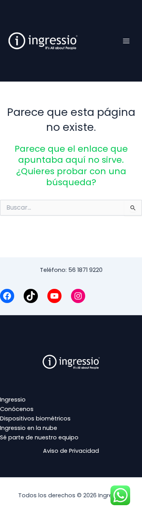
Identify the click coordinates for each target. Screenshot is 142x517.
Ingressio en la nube (28, 428)
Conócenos (17, 409)
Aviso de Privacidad (71, 451)
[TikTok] (31, 296)
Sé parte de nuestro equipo (39, 437)
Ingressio (13, 400)
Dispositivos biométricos (35, 418)
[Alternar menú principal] (126, 40)
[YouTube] (54, 296)
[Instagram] (78, 296)
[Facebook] (7, 296)
